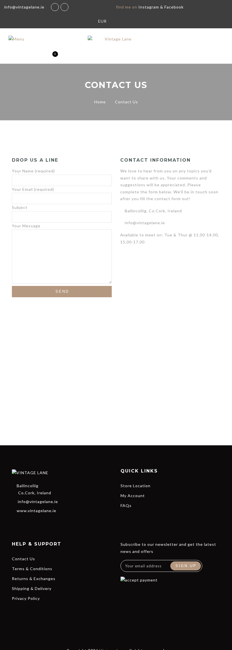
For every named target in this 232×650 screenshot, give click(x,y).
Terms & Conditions (32, 568)
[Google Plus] (35, 522)
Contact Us (23, 558)
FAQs (126, 505)
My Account (133, 495)
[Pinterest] (56, 522)
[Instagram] (45, 522)
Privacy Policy (26, 598)
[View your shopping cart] (50, 57)
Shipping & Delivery (31, 588)
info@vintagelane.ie (38, 501)
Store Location (136, 485)
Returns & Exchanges (33, 578)
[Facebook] (15, 522)
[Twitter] (25, 522)
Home (100, 101)
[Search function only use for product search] (21, 57)
